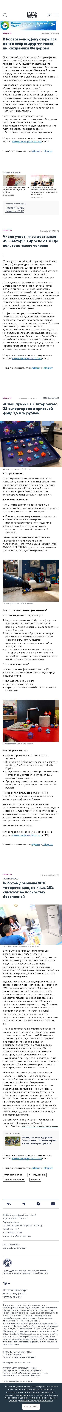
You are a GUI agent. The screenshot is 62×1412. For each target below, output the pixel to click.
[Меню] (56, 15)
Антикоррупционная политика (17, 1363)
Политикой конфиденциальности (36, 1401)
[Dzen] (38, 1204)
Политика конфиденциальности (17, 1381)
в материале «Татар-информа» (40, 1126)
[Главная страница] (32, 15)
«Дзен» (36, 151)
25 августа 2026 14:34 (27, 399)
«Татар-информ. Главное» (27, 142)
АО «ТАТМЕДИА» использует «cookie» (19, 1368)
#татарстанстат (13, 1175)
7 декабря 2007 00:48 (49, 231)
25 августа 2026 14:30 (50, 875)
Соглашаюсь (31, 1407)
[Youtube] (53, 1204)
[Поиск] (5, 15)
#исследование (37, 1175)
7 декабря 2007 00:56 (49, 34)
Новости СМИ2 (14, 208)
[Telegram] (24, 1204)
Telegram (47, 151)
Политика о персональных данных (19, 1357)
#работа (35, 1180)
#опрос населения (14, 1180)
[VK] (8, 1203)
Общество (7, 33)
